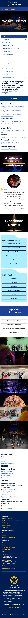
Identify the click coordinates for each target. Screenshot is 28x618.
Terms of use (22, 614)
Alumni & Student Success (8, 77)
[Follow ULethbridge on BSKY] (15, 607)
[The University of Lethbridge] (14, 582)
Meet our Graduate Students (8, 68)
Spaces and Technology (7, 74)
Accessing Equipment (14, 247)
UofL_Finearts (6, 475)
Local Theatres (14, 260)
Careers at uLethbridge (8, 542)
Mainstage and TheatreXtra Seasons (11, 48)
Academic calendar (7, 518)
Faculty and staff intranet (8, 547)
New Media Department (7, 63)
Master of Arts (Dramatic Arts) (8, 123)
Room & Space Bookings (14, 243)
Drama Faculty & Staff (8, 45)
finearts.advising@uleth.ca (10, 489)
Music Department (6, 60)
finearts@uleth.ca (7, 508)
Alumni (4, 533)
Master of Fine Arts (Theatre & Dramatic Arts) (12, 121)
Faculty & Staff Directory (8, 568)
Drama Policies (14, 264)
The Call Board (6, 51)
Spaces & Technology (14, 251)
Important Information (8, 57)
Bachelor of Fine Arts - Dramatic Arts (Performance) (14, 137)
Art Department (5, 39)
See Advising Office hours (7, 492)
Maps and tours (6, 549)
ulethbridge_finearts (7, 473)
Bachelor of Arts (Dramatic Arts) (9, 149)
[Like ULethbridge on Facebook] (7, 607)
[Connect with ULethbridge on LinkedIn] (20, 607)
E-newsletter (5, 478)
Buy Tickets (4, 465)
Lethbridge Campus (7, 554)
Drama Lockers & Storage (14, 320)
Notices (3, 461)
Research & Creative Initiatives (9, 71)
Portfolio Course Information (14, 324)
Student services (6, 525)
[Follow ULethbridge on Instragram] (10, 607)
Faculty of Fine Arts (8, 9)
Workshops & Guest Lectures (14, 256)
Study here (5, 527)
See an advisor (4, 494)
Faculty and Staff (5, 65)
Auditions (14, 278)
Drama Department (6, 42)
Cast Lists (14, 282)
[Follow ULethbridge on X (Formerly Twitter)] (13, 607)
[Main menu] (25, 2)
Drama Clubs (14, 286)
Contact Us (5, 566)
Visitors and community (8, 537)
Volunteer (14, 294)
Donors (4, 535)
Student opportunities (8, 523)
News (2, 456)
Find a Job (14, 298)
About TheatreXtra (14, 332)
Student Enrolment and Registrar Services (13, 520)
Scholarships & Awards (8, 54)
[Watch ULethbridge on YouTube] (18, 607)
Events (2, 459)
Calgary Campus (6, 560)
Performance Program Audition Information (14, 328)
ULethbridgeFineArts (7, 471)
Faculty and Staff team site (8, 463)
